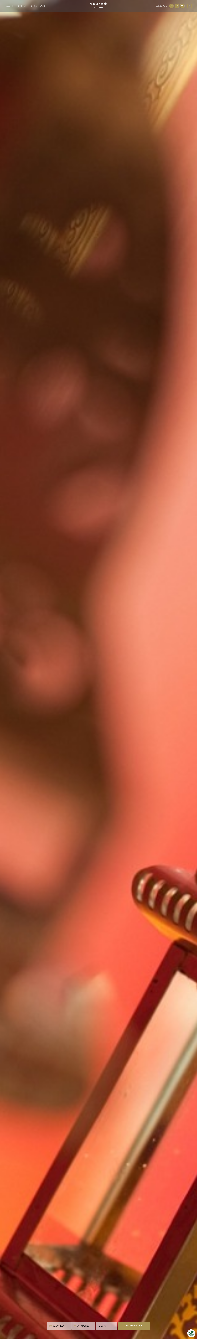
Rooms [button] (33, 6)
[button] (191, 1333)
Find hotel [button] (21, 6)
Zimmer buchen (134, 1326)
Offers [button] (42, 6)
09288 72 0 (161, 6)
